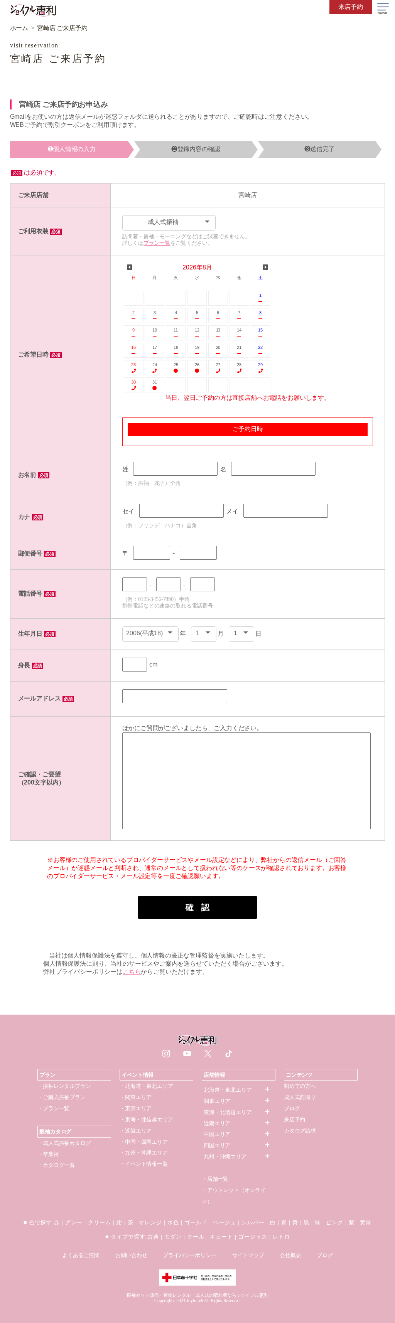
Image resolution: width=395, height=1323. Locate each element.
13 (218, 330)
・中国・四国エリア (144, 1142)
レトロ (281, 1237)
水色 (173, 1222)
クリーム (99, 1222)
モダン (173, 1237)
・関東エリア (136, 1097)
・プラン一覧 (53, 1108)
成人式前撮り (300, 1097)
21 (239, 347)
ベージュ (224, 1222)
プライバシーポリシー (189, 1255)
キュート (221, 1237)
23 (133, 364)
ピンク (334, 1222)
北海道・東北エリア (228, 1090)
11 (176, 330)
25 (176, 364)
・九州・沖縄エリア (144, 1153)
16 (133, 347)
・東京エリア (136, 1108)
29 (260, 364)
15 (260, 330)
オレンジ (150, 1222)
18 (176, 347)
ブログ (292, 1108)
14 (239, 330)
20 (218, 347)
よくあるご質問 (81, 1255)
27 (218, 364)
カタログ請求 (300, 1131)
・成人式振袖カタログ (64, 1143)
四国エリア (217, 1145)
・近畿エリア (136, 1131)
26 (197, 364)
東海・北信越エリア (228, 1112)
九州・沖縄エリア (225, 1156)
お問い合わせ (131, 1255)
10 (154, 330)
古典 (153, 1237)
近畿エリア (217, 1123)
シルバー (253, 1222)
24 (154, 364)
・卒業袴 (48, 1154)
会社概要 (290, 1255)
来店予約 (294, 1119)
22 (260, 347)
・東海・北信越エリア (146, 1119)
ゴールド (196, 1222)
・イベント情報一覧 (144, 1164)
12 (197, 330)
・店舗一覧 (215, 1179)
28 (239, 364)
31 (154, 382)
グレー (74, 1222)
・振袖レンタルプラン (64, 1086)
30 (133, 382)
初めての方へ (300, 1086)
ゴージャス (252, 1237)
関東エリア (217, 1101)
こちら (132, 971)
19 (197, 347)
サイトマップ (248, 1255)
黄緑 (365, 1222)
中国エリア (217, 1134)
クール (195, 1237)
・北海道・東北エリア (146, 1086)
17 (154, 347)
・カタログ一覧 (56, 1165)
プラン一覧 (156, 243)
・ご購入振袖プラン (61, 1097)
